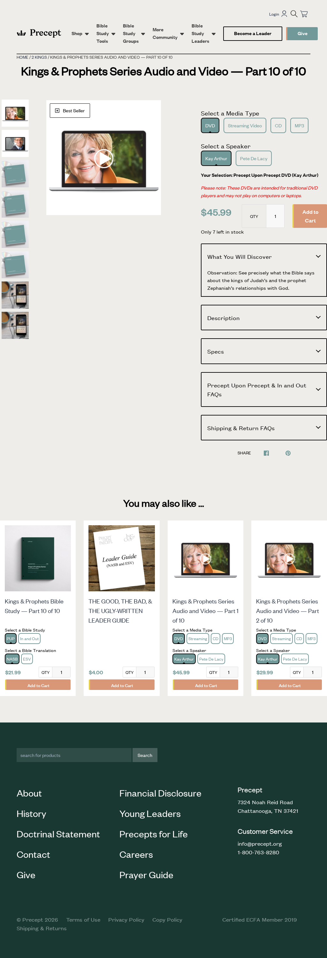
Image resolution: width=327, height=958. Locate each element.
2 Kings (39, 57)
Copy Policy (167, 919)
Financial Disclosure (160, 792)
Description (223, 317)
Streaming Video (245, 125)
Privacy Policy (126, 919)
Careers (136, 854)
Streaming (197, 638)
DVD (210, 125)
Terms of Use (83, 919)
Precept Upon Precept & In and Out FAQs (256, 389)
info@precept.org (260, 843)
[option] (103, 157)
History (31, 813)
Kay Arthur (216, 158)
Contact (33, 854)
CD (278, 125)
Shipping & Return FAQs (241, 427)
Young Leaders (150, 813)
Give (303, 33)
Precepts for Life (153, 833)
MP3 (299, 125)
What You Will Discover (239, 256)
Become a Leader (252, 33)
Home (22, 57)
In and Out (29, 638)
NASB (12, 659)
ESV (27, 659)
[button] (294, 13)
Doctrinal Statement (58, 833)
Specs (215, 351)
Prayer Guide (146, 874)
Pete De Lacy (253, 158)
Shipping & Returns (42, 928)
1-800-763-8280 (258, 852)
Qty (254, 216)
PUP (11, 638)
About (29, 792)
